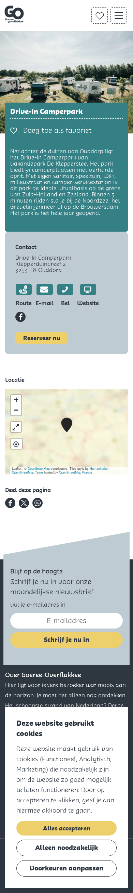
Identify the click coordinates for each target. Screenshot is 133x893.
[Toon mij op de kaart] (16, 444)
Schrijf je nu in (66, 639)
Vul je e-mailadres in (37, 604)
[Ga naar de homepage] (15, 14)
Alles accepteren (66, 828)
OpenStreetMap (39, 468)
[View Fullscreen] (16, 427)
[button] (67, 425)
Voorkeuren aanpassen (66, 868)
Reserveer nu (41, 338)
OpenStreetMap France (75, 472)
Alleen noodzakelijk (66, 847)
